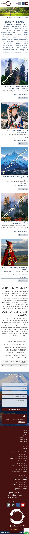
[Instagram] (13, 505)
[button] (26, 3)
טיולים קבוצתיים (20, 17)
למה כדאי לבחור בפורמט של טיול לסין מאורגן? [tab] (14, 366)
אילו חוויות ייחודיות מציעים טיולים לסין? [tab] (16, 341)
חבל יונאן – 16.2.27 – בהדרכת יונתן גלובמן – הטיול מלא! (14, 177)
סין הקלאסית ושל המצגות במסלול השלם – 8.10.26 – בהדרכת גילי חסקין (15, 222)
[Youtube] (23, 505)
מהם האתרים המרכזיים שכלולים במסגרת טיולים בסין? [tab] (16, 362)
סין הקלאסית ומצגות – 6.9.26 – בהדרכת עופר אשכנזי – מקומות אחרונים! (16, 87)
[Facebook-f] (18, 505)
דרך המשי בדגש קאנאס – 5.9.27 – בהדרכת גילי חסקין (15, 268)
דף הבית (26, 17)
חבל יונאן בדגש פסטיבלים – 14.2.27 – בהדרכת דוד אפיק (16, 131)
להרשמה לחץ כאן (14, 530)
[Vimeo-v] (8, 505)
